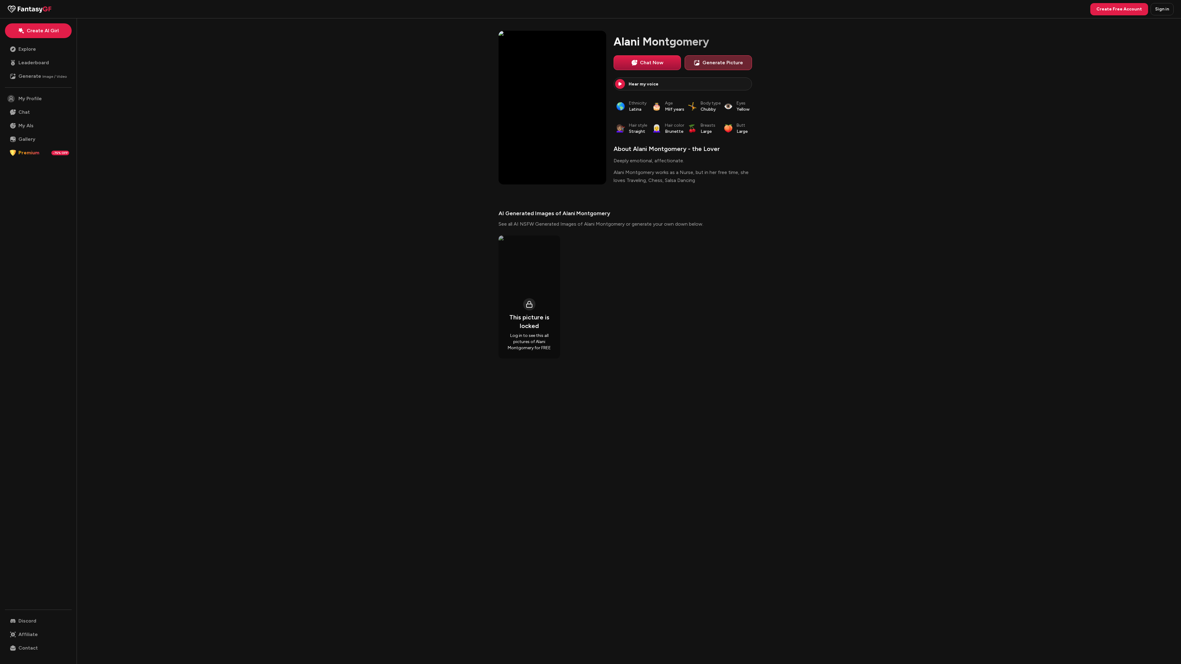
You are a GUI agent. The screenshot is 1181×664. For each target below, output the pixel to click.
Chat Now (651, 62)
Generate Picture (722, 62)
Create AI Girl (43, 31)
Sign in (1162, 9)
